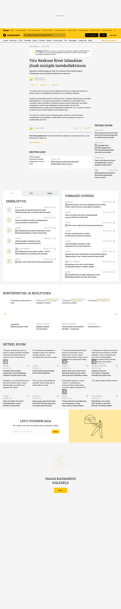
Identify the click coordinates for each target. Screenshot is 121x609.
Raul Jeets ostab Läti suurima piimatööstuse (35, 262)
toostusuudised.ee (60, 30)
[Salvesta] (55, 207)
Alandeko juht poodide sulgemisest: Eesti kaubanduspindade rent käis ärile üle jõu (15, 373)
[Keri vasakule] (48, 162)
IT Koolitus (92, 324)
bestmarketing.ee (22, 30)
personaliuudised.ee (34, 30)
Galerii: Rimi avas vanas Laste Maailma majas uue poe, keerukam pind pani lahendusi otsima (74, 373)
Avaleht (5, 40)
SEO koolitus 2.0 (94, 327)
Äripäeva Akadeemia (43, 324)
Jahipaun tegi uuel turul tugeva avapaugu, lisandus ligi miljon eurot (101, 373)
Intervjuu (18, 207)
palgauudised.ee (83, 30)
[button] (31, 431)
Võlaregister (72, 40)
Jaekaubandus (34, 142)
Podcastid (27, 40)
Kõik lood (13, 40)
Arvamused (69, 202)
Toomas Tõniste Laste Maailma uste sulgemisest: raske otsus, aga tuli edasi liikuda (74, 403)
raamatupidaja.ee (72, 30)
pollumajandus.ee (107, 30)
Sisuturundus (58, 40)
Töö (65, 40)
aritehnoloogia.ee (95, 30)
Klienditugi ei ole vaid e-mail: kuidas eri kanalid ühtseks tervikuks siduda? (102, 403)
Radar (90, 40)
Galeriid (49, 40)
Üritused (42, 40)
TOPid (20, 40)
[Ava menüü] (12, 30)
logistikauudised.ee (47, 30)
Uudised (18, 217)
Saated (64, 396)
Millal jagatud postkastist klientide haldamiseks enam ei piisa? (105, 175)
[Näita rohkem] (114, 30)
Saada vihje (82, 40)
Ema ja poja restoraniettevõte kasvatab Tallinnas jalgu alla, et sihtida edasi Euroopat (106, 135)
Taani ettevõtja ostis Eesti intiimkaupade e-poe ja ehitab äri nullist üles (105, 162)
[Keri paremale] (90, 162)
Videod (34, 40)
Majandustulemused (99, 366)
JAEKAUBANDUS (34, 46)
